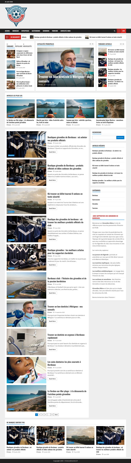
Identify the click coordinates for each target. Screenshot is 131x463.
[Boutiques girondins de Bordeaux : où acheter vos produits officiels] (21, 435)
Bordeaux (15, 31)
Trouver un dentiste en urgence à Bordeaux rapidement (60, 78)
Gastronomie (36, 31)
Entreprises (25, 31)
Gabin (42, 84)
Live (123, 31)
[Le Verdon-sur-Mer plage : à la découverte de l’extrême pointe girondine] (21, 108)
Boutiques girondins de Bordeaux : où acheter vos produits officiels (102, 72)
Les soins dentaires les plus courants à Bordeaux (26, 370)
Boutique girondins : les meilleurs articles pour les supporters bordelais (102, 62)
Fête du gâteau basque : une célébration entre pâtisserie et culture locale (11, 85)
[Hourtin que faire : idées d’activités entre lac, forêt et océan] (51, 108)
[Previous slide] (90, 44)
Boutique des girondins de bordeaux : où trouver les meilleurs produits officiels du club (102, 52)
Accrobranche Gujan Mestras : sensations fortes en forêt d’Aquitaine (109, 121)
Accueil (7, 31)
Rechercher (96, 132)
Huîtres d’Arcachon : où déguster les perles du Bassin (11, 64)
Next (56, 414)
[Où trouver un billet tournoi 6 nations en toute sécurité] (80, 435)
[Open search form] (114, 31)
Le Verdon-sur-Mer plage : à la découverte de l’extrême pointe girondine (20, 121)
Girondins (46, 31)
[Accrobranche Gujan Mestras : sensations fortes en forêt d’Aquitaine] (110, 108)
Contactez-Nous (65, 31)
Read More (53, 152)
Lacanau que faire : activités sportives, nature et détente (79, 121)
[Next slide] (93, 44)
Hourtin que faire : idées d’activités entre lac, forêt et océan (50, 121)
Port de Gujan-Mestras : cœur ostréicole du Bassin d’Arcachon (11, 74)
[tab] (11, 45)
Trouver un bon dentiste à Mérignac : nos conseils (26, 313)
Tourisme (55, 31)
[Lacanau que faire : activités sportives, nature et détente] (80, 108)
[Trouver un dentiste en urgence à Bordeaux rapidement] (66, 67)
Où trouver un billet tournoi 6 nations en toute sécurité (82, 37)
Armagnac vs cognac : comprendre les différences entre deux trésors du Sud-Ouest (11, 54)
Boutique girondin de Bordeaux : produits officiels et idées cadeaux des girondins (34, 37)
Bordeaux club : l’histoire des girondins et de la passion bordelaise (26, 285)
